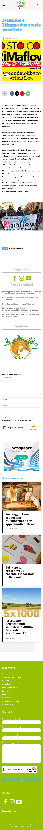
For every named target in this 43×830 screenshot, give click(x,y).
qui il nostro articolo (11, 111)
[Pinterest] (22, 93)
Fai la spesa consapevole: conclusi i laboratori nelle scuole (20, 572)
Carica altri (20, 646)
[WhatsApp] (27, 93)
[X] (17, 93)
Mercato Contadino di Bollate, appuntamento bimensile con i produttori (20, 309)
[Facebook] (12, 93)
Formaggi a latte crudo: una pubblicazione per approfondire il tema (21, 519)
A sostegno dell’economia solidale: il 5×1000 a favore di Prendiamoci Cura (19, 627)
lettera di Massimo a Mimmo (18, 191)
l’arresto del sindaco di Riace (22, 138)
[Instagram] (21, 278)
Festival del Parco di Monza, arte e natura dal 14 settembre (20, 315)
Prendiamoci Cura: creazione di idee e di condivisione (20, 298)
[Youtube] (28, 278)
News (6, 76)
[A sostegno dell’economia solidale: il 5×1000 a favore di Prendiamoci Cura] (21, 602)
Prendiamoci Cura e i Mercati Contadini (19, 303)
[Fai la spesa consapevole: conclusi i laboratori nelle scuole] (21, 549)
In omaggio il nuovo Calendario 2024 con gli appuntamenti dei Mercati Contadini (21, 292)
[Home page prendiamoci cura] (21, 4)
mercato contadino (16, 248)
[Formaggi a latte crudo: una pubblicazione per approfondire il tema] (21, 496)
